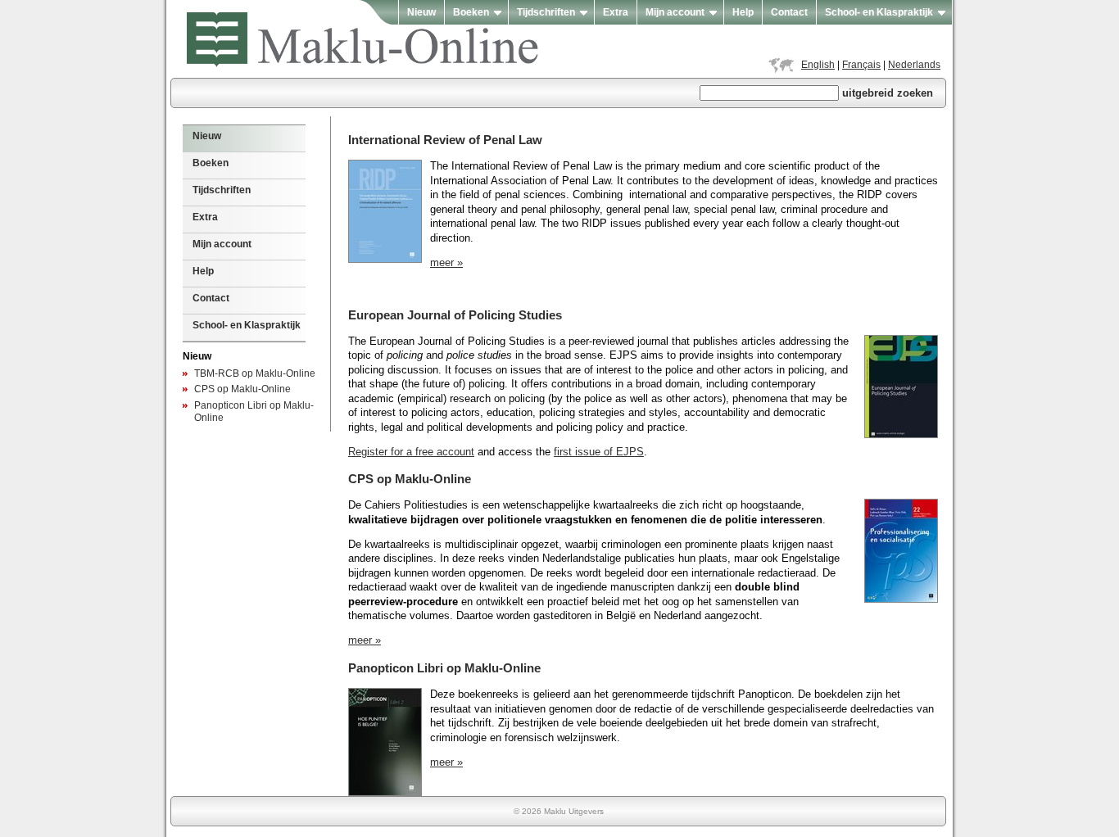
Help (743, 12)
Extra (615, 12)
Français (861, 64)
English (818, 64)
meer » (446, 263)
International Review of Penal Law (445, 140)
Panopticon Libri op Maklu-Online (444, 668)
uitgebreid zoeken (887, 93)
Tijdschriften (546, 12)
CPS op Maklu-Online (242, 389)
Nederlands (914, 64)
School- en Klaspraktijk (879, 12)
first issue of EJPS (599, 452)
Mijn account (675, 12)
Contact (789, 12)
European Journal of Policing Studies (455, 315)
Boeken (471, 12)
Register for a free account (411, 452)
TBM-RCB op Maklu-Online (254, 373)
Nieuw (421, 12)
